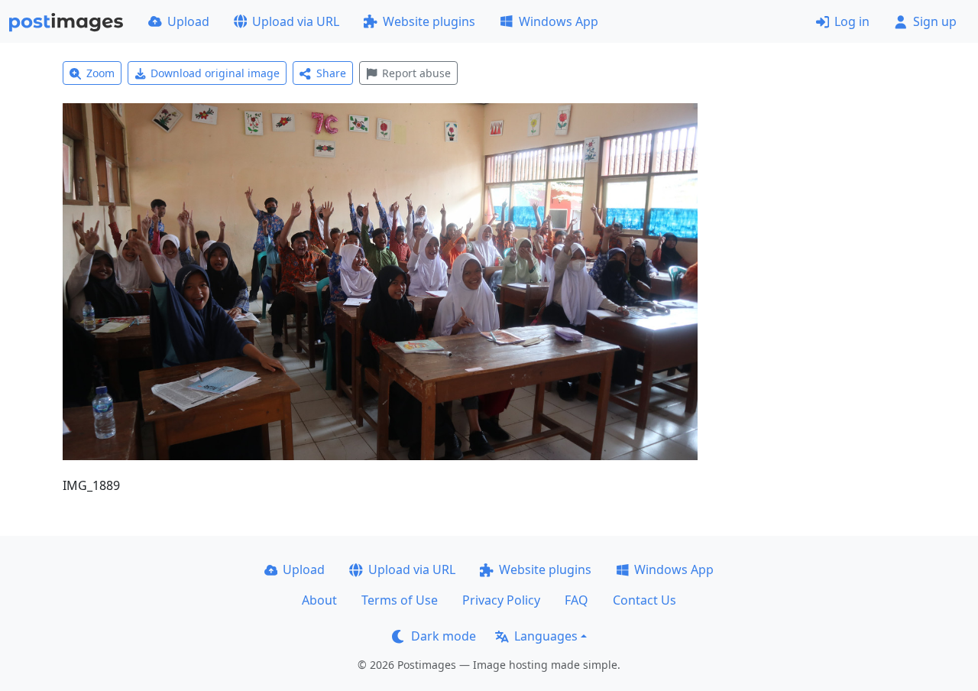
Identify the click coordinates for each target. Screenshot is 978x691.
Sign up (935, 21)
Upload (188, 21)
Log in (852, 21)
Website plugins (429, 21)
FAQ (576, 600)
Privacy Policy (501, 600)
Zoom (100, 73)
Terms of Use (399, 600)
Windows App (558, 21)
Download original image (215, 73)
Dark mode (443, 636)
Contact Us (644, 600)
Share (331, 73)
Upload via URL (295, 21)
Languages (546, 636)
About (319, 600)
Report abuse (416, 73)
